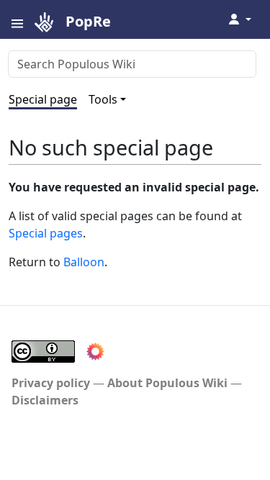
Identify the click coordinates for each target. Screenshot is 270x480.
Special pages (46, 233)
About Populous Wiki (167, 383)
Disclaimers (45, 400)
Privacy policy (51, 383)
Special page (43, 99)
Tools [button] (103, 99)
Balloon (83, 262)
